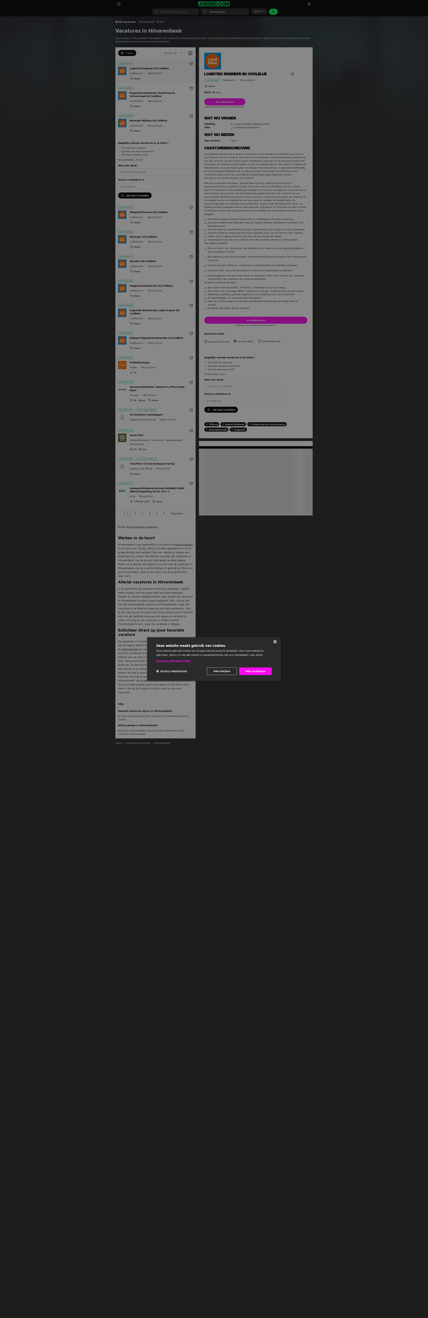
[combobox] (275, 641)
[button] (214, 661)
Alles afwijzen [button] (221, 671)
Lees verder (256, 654)
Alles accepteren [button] (255, 671)
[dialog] (214, 659)
